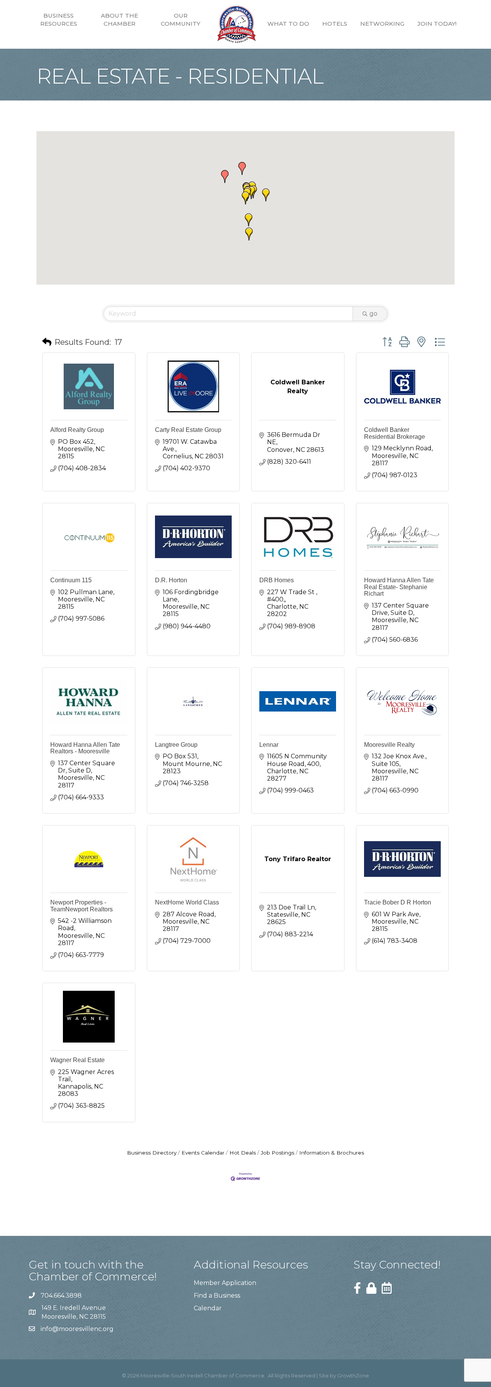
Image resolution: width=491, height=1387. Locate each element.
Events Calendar (202, 1153)
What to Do (288, 23)
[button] (225, 176)
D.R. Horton (171, 580)
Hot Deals (242, 1153)
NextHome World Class (187, 902)
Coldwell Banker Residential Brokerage (394, 433)
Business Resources (58, 19)
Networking (382, 23)
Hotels (334, 23)
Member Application (225, 1283)
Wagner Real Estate (77, 1060)
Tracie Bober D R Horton (397, 902)
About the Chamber (119, 19)
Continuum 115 (71, 580)
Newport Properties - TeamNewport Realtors (81, 906)
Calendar (208, 1308)
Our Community (180, 19)
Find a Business (217, 1295)
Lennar (268, 744)
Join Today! (436, 23)
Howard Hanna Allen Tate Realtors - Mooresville (85, 748)
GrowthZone (353, 1375)
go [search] (373, 313)
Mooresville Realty (389, 744)
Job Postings (277, 1153)
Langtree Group (176, 744)
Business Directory (151, 1153)
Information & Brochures (331, 1153)
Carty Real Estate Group (188, 430)
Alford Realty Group (77, 430)
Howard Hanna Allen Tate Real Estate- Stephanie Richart (399, 587)
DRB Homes (276, 580)
